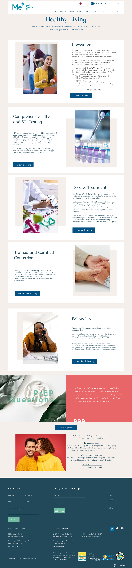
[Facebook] (117, 529)
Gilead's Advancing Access (92, 465)
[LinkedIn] (112, 529)
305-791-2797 (17, 544)
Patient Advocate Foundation (91, 467)
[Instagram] (122, 529)
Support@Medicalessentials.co (23, 541)
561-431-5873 (15, 546)
